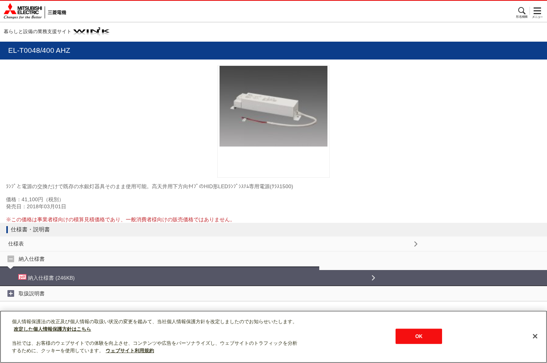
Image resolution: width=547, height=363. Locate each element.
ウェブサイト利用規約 (130, 350)
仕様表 (16, 244)
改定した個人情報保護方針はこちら (52, 329)
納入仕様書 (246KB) (50, 278)
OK (418, 336)
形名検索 (522, 11)
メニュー (537, 11)
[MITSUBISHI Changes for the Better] (33, 11)
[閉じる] (535, 336)
